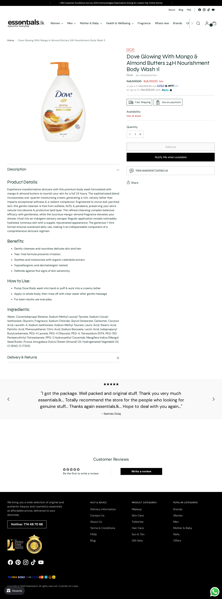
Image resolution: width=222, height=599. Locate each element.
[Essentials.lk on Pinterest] (18, 563)
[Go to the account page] (205, 23)
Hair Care (138, 528)
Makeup (137, 509)
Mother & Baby (182, 528)
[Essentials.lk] (26, 23)
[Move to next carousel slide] (213, 399)
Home (10, 40)
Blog (93, 540)
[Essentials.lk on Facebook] (199, 9)
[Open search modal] (198, 23)
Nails (176, 534)
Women (178, 515)
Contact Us (97, 515)
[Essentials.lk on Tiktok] (208, 9)
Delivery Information (103, 509)
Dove (130, 75)
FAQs (93, 534)
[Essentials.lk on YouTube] (213, 9)
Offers (177, 540)
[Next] (172, 3)
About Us (96, 522)
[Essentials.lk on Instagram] (204, 9)
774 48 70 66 (33, 524)
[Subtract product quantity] (140, 134)
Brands (177, 509)
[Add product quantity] (130, 134)
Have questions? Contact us (152, 170)
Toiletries (137, 522)
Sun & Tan (138, 534)
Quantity (132, 127)
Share (134, 183)
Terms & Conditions (102, 528)
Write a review (141, 471)
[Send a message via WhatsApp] (214, 591)
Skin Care (138, 515)
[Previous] (50, 3)
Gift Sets (137, 540)
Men (176, 522)
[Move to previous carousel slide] (8, 399)
